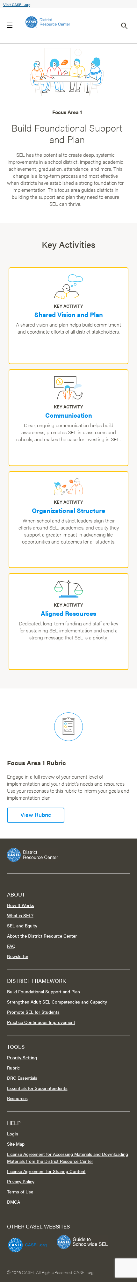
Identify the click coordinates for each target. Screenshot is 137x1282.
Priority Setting (22, 1057)
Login (12, 1133)
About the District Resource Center (42, 936)
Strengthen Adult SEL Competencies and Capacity (57, 1001)
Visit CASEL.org (17, 4)
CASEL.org (84, 1272)
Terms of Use (20, 1191)
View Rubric (35, 814)
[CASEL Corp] (26, 1242)
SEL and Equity (22, 925)
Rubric (13, 1067)
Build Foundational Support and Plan (43, 991)
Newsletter (17, 956)
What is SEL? (20, 915)
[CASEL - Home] (47, 22)
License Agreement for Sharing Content (46, 1171)
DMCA (13, 1202)
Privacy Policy (20, 1181)
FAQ (11, 946)
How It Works (20, 905)
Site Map (16, 1144)
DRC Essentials (22, 1078)
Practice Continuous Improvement (41, 1022)
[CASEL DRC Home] (68, 855)
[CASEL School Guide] (82, 1242)
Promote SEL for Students (33, 1012)
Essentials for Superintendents (37, 1088)
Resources (17, 1098)
